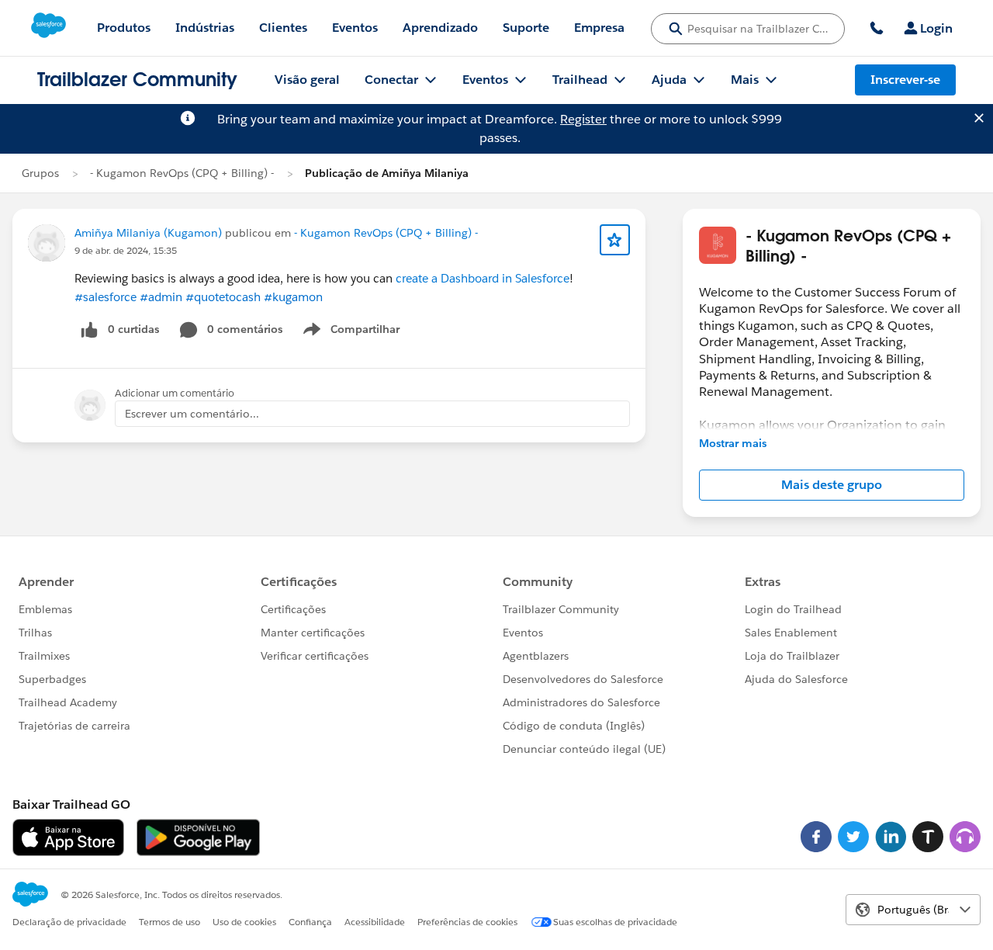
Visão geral (307, 79)
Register (583, 119)
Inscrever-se (905, 79)
